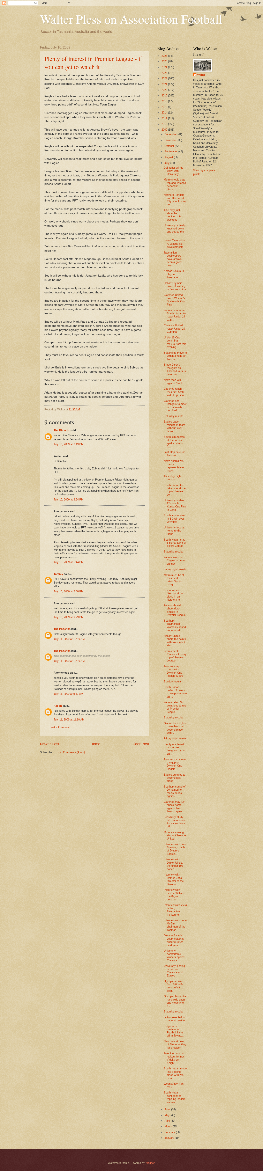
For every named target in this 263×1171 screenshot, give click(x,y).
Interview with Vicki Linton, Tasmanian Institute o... (175, 909)
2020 (164, 90)
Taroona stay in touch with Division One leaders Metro (173, 671)
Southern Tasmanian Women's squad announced (175, 625)
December (171, 134)
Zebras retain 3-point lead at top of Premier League (175, 707)
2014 (164, 112)
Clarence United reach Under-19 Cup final (174, 328)
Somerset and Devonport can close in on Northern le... (174, 595)
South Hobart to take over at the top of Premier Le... (175, 490)
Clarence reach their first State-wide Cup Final (174, 392)
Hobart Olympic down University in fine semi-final (175, 286)
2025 (164, 61)
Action (58, 705)
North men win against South (173, 381)
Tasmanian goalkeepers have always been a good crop (173, 259)
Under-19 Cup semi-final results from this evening (175, 342)
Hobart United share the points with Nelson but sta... (175, 640)
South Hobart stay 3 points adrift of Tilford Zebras (175, 543)
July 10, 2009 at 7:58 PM (68, 591)
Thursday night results (172, 478)
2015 (164, 107)
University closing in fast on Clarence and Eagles (174, 970)
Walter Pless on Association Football (131, 19)
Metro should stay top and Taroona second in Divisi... (175, 184)
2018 (164, 101)
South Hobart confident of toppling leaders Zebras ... (175, 1097)
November (171, 140)
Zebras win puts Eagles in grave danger (174, 560)
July (167, 162)
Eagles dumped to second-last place (174, 778)
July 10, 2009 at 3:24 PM (68, 499)
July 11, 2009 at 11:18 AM (69, 719)
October (170, 145)
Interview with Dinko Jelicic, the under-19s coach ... (173, 864)
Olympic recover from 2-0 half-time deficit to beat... (173, 986)
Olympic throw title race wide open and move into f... (175, 1001)
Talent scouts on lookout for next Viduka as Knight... (174, 1058)
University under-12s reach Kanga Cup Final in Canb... (175, 505)
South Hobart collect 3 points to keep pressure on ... (175, 692)
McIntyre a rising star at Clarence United (175, 835)
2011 (164, 118)
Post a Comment (60, 727)
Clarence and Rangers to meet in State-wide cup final (175, 405)
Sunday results (173, 681)
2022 (164, 78)
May (168, 1115)
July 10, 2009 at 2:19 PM (68, 444)
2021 (164, 84)
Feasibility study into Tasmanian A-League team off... (174, 821)
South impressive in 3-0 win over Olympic (174, 518)
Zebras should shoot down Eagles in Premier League (175, 610)
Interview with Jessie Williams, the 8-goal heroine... (175, 894)
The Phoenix (62, 430)
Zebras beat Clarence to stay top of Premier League (175, 656)
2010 (164, 124)
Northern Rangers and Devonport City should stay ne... (175, 199)
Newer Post (49, 744)
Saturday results (173, 416)
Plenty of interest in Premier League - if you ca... (174, 749)
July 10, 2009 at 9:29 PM (68, 617)
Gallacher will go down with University (173, 171)
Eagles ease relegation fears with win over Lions (174, 426)
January (170, 1137)
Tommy (58, 574)
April (168, 1120)
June (168, 1109)
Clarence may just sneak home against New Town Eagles (174, 806)
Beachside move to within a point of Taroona (175, 356)
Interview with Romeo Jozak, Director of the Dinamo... (174, 879)
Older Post (140, 744)
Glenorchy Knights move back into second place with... (175, 728)
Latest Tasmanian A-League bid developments (174, 243)
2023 (164, 72)
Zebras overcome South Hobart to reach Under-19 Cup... (175, 315)
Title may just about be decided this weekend (172, 214)
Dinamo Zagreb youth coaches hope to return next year (174, 940)
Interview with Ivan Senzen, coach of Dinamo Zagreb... (175, 849)
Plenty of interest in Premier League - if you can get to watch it (93, 62)
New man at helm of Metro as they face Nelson (175, 1044)
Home (95, 744)
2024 (164, 67)
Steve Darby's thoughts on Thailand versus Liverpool (175, 369)
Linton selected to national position (175, 1019)
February (170, 1132)
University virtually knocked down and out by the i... (175, 230)
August (169, 157)
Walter (201, 74)
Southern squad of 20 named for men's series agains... (175, 791)
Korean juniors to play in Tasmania (174, 274)
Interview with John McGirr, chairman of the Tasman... (175, 925)
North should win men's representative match (174, 465)
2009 (164, 129)
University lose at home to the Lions (174, 530)
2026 (164, 55)
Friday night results (175, 569)
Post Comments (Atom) (71, 752)
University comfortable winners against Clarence (174, 955)
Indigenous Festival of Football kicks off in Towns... (174, 1031)
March (169, 1126)
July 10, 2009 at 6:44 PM (68, 562)
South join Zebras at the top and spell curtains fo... (174, 441)
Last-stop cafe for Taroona (174, 454)
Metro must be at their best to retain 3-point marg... (174, 579)
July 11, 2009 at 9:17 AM (68, 693)
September (171, 151)
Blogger (149, 1162)
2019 (164, 95)
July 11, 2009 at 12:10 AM (69, 639)
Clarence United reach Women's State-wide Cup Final (174, 299)
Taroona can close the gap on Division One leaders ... (175, 764)
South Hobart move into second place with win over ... (175, 1073)
